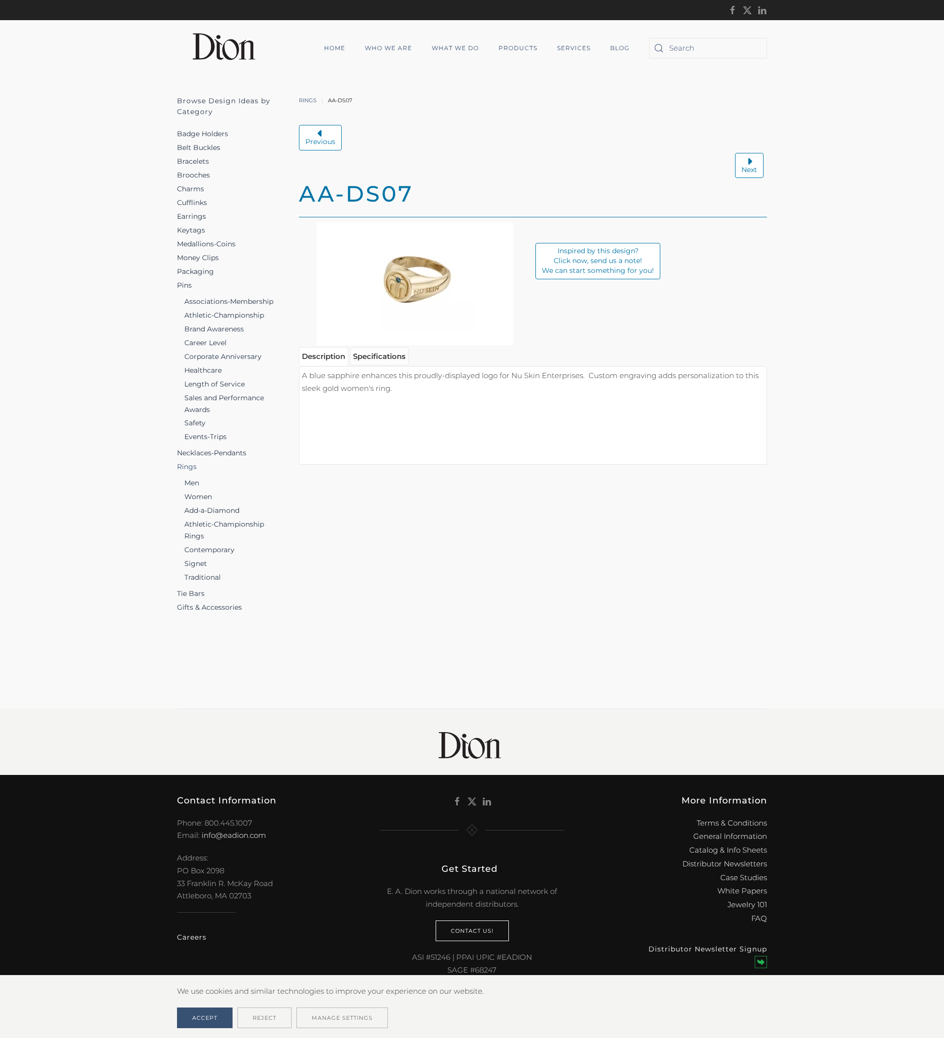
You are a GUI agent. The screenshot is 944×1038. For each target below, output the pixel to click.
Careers (191, 937)
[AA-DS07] (415, 283)
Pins (184, 285)
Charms (190, 188)
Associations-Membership (228, 301)
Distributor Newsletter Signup (708, 949)
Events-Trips (205, 436)
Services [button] (573, 48)
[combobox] (708, 48)
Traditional (202, 577)
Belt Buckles (198, 147)
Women (198, 496)
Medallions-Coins (206, 243)
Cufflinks (192, 202)
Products (518, 48)
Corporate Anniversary (223, 356)
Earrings (191, 216)
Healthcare (203, 370)
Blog (619, 48)
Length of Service (214, 384)
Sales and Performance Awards (224, 403)
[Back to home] (227, 48)
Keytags (191, 230)
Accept (204, 1017)
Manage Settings (342, 1017)
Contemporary (209, 549)
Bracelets (193, 161)
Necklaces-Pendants (211, 452)
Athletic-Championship (224, 315)
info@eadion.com (234, 835)
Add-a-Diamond (211, 510)
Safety (195, 422)
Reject (264, 1017)
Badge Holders (202, 133)
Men (191, 482)
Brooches (193, 175)
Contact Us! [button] (472, 930)
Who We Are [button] (388, 48)
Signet (195, 563)
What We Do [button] (455, 48)
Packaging (195, 271)
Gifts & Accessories (209, 607)
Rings (187, 466)
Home (334, 48)
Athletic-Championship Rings (224, 530)
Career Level (205, 342)
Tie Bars (191, 593)
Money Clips (198, 257)
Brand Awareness (214, 329)
